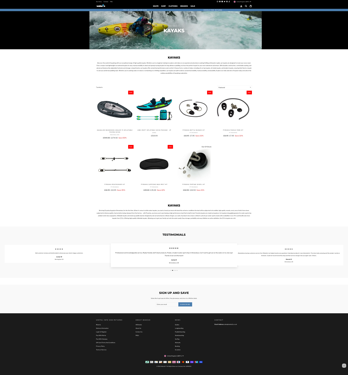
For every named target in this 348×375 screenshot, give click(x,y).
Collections (176, 26)
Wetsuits (177, 342)
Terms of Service (101, 349)
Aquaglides (230, 213)
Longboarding (179, 328)
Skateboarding (179, 335)
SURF (163, 6)
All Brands (139, 324)
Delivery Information (102, 328)
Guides (177, 324)
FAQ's (137, 335)
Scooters (178, 349)
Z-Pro (122, 218)
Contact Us (139, 332)
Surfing (177, 339)
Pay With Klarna (101, 335)
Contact (106, 1)
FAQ (111, 1)
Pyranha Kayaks (110, 210)
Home (170, 26)
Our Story (99, 1)
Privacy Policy (100, 346)
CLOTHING (173, 6)
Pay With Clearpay (101, 339)
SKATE (156, 6)
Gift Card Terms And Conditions (105, 342)
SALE (193, 6)
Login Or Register (101, 332)
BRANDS (184, 6)
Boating (177, 346)
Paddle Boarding (180, 332)
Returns (98, 324)
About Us (138, 328)
